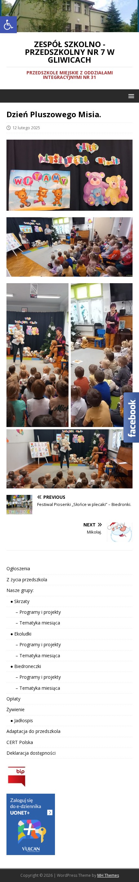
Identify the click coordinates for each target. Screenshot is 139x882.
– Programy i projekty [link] (33, 612)
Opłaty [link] (13, 699)
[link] (8, 24)
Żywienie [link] (15, 709)
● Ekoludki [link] (18, 634)
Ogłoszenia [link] (18, 568)
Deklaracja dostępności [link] (31, 753)
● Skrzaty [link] (17, 601)
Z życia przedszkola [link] (26, 579)
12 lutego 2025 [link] (26, 128)
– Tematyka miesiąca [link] (33, 623)
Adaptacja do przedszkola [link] (33, 731)
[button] (130, 95)
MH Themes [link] (108, 875)
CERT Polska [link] (19, 742)
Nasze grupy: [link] (20, 590)
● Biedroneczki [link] (23, 666)
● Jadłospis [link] (19, 720)
